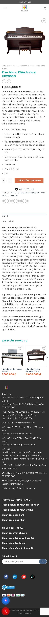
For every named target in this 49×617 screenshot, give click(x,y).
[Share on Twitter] (13, 201)
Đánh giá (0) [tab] (8, 221)
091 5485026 (25, 434)
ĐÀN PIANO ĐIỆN (21, 66)
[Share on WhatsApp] (4, 201)
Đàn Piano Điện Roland (20, 193)
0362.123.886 (8, 407)
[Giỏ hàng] (44, 8)
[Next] (47, 362)
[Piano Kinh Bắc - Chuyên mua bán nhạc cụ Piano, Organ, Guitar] (24, 8)
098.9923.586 (25, 418)
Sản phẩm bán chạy (10, 195)
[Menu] (5, 8)
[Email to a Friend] (18, 201)
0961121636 (22, 452)
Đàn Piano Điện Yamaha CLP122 (33, 370)
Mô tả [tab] (5, 216)
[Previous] (2, 362)
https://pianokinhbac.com (23, 488)
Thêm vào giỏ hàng (29, 180)
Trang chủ (6, 66)
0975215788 (19, 455)
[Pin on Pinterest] (22, 201)
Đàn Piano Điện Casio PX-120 (12, 370)
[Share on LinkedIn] (27, 201)
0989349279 (29, 444)
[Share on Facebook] (9, 201)
